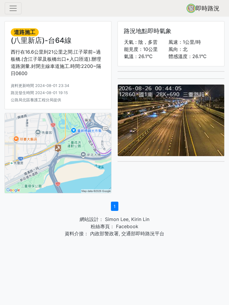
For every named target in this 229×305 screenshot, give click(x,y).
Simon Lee (116, 219)
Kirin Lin (140, 219)
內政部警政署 (104, 233)
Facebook (126, 226)
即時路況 (207, 8)
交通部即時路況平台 (142, 233)
